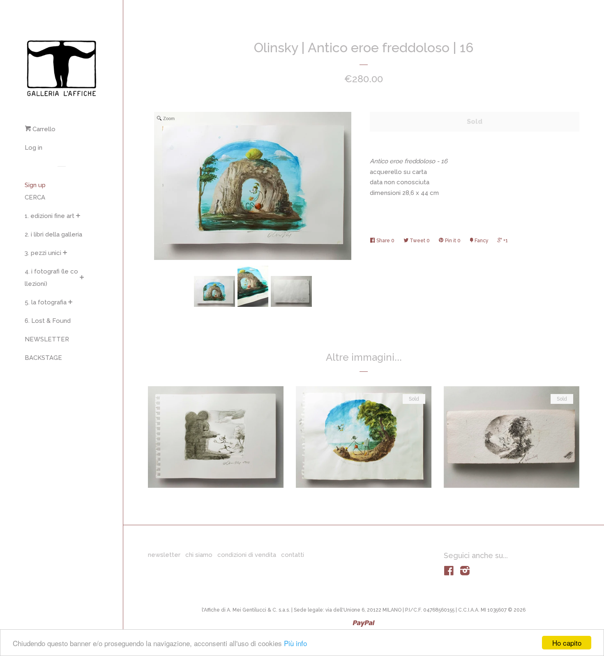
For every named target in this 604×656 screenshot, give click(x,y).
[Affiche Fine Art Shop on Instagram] (465, 572)
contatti (292, 555)
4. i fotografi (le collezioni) (51, 277)
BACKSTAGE (43, 358)
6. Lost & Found (48, 321)
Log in (33, 147)
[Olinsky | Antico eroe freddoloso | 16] (214, 291)
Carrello (43, 129)
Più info (295, 643)
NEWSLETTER (47, 339)
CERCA (35, 197)
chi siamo (198, 555)
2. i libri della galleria (53, 234)
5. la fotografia (46, 302)
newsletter (164, 555)
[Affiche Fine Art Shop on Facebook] (449, 572)
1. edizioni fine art (49, 216)
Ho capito (566, 642)
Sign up (35, 185)
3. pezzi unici (43, 253)
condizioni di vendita (246, 555)
